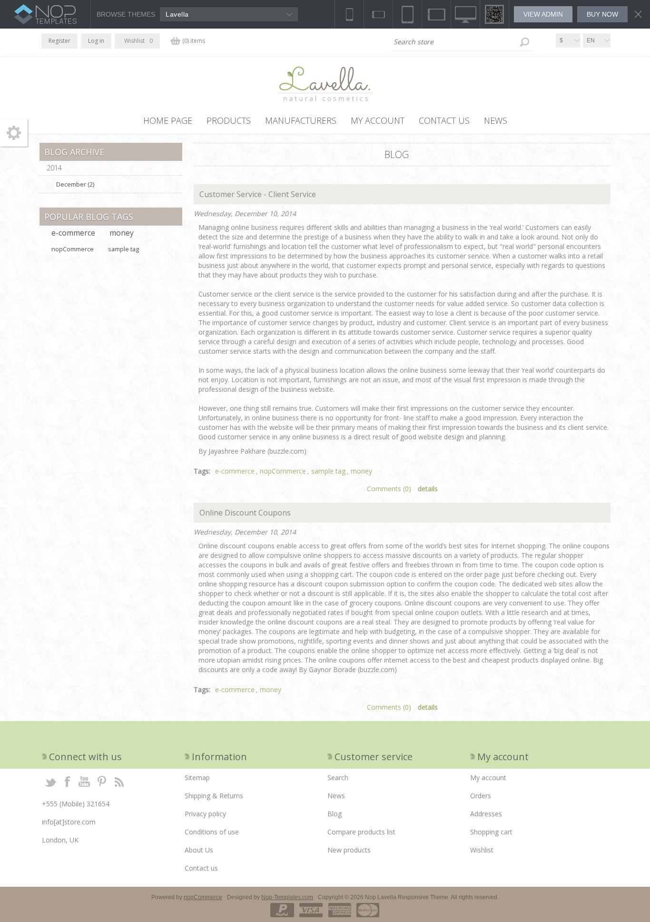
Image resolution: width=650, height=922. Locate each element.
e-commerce (235, 471)
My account (488, 777)
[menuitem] (254, 778)
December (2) (75, 184)
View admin (543, 14)
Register (59, 41)
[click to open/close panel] (14, 133)
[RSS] (119, 781)
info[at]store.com (69, 821)
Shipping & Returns (214, 795)
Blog (334, 813)
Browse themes (126, 14)
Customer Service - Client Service (256, 194)
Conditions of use (212, 831)
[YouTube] (84, 781)
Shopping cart (491, 831)
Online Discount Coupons (244, 512)
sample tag (328, 471)
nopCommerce (283, 471)
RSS (605, 151)
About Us (199, 849)
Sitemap (197, 777)
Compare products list (361, 831)
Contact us (201, 867)
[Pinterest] (101, 781)
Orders (480, 795)
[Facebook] (67, 781)
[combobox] (462, 41)
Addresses (486, 813)
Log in (96, 41)
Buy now (602, 14)
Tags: (202, 471)
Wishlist (481, 849)
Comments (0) (389, 488)
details (428, 488)
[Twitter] (50, 781)
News (336, 795)
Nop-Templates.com (287, 897)
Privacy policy (205, 813)
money (361, 471)
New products (349, 849)
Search (524, 41)
